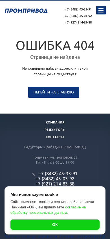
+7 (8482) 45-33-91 (78, 9)
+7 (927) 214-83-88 (78, 22)
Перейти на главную (54, 92)
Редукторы (55, 129)
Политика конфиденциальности (30, 236)
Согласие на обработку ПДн (83, 236)
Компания (55, 122)
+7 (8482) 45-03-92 (78, 16)
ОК (55, 224)
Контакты (55, 137)
